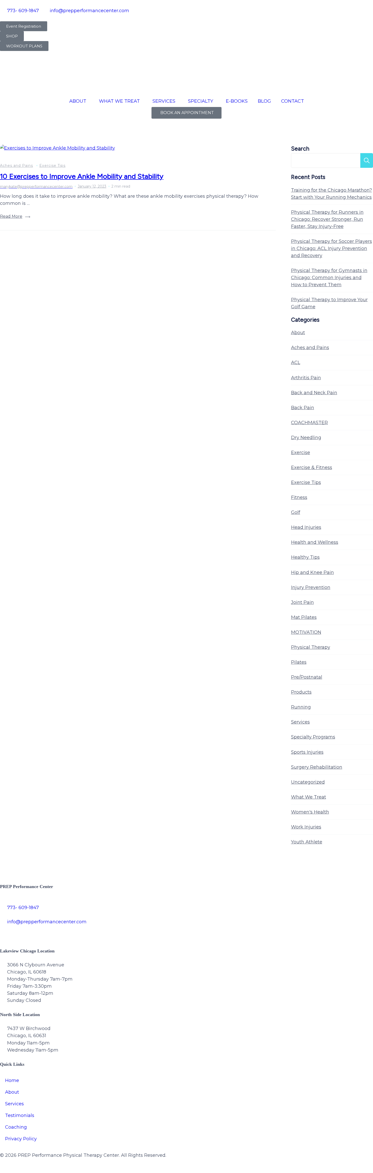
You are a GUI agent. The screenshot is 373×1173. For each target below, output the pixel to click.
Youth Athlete (306, 842)
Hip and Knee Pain (312, 572)
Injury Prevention (310, 587)
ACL (295, 362)
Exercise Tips (52, 165)
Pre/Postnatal (306, 677)
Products (301, 692)
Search (300, 148)
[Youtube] (62, 932)
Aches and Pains (16, 165)
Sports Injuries (307, 752)
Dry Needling (306, 437)
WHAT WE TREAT (119, 101)
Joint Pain (302, 602)
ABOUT (77, 101)
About (298, 332)
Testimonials (19, 1115)
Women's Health (310, 812)
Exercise (300, 452)
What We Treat (308, 797)
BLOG (264, 101)
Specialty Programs (313, 737)
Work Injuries (306, 827)
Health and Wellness (314, 542)
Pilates (299, 662)
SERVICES (163, 101)
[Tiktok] (48, 932)
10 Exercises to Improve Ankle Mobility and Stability (81, 176)
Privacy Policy (21, 1139)
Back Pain (302, 407)
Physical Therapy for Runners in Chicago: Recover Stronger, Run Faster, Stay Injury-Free (327, 219)
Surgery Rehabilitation (316, 767)
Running (301, 707)
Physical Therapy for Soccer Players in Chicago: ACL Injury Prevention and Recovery (331, 248)
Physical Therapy (310, 647)
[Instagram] (34, 932)
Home (12, 1080)
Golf (295, 512)
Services (300, 722)
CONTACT (292, 101)
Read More (11, 216)
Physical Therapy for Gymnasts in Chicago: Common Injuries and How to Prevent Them (329, 277)
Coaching (16, 1127)
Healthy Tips (305, 557)
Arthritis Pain (306, 378)
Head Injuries (306, 527)
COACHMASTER (309, 422)
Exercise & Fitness (311, 467)
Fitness (299, 497)
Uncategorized (308, 782)
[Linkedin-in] (76, 932)
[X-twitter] (20, 932)
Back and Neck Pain (314, 392)
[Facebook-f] (6, 932)
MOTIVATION (306, 632)
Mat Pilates (304, 617)
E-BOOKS (237, 101)
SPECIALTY (200, 101)
